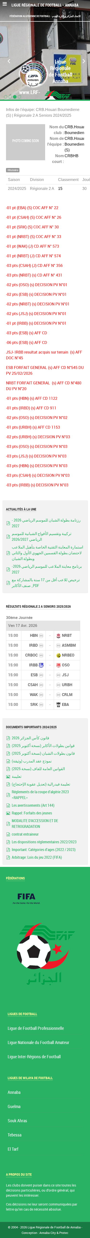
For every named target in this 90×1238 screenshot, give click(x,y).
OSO (66, 665)
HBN (34, 635)
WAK (34, 694)
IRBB (33, 665)
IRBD (33, 645)
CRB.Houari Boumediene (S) (75, 144)
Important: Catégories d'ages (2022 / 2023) (44, 849)
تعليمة (16, 776)
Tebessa (14, 1135)
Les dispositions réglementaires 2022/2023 (44, 842)
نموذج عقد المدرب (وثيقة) (32, 761)
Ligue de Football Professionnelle (36, 1028)
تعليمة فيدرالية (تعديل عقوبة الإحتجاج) (41, 784)
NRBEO (68, 655)
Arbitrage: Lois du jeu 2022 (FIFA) (37, 857)
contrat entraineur (25, 834)
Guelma (14, 1106)
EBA (65, 704)
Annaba (14, 1092)
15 (60, 189)
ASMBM (69, 645)
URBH (67, 685)
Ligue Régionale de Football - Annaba (45, 5)
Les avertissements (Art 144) (33, 805)
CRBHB (71, 156)
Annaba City (47, 1233)
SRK (34, 704)
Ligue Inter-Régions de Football (34, 1056)
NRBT (67, 635)
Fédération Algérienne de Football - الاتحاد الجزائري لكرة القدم (45, 16)
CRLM (67, 694)
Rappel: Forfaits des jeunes (32, 813)
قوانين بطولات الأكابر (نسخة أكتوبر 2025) (43, 745)
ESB (34, 675)
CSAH (33, 685)
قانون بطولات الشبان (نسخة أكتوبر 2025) (43, 753)
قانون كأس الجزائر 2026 (30, 738)
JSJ (65, 675)
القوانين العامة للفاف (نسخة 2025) (38, 769)
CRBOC (31, 655)
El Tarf (13, 1149)
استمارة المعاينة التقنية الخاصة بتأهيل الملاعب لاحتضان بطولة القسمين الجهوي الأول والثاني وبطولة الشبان (47, 553)
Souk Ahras (17, 1120)
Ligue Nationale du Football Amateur (38, 1042)
